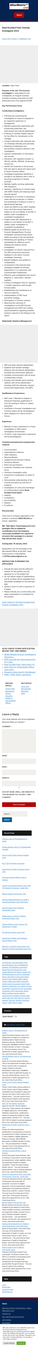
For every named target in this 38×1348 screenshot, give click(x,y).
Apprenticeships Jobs (9, 965)
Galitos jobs (12, 981)
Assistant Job (7, 967)
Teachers (12, 1000)
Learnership (6, 989)
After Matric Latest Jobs (15, 1025)
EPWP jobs (6, 974)
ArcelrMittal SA (23, 965)
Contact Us (6, 1314)
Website (5, 778)
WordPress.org (7, 1292)
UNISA (20, 1003)
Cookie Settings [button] (9, 1343)
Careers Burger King (9, 972)
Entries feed (6, 1287)
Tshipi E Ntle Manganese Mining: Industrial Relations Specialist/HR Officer (10, 696)
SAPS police (6, 998)
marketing (16, 996)
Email (5, 767)
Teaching (18, 1000)
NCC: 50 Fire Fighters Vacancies (13, 863)
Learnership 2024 (17, 989)
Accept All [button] (21, 1343)
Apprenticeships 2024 (20, 963)
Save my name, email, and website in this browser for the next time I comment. (18, 794)
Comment (7, 726)
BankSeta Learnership (19, 967)
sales (28, 996)
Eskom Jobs (6, 977)
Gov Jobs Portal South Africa (13, 1317)
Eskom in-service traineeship (20, 974)
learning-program (13, 993)
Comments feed (7, 1289)
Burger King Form (8, 970)
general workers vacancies (11, 984)
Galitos (20, 979)
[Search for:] (17, 813)
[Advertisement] (19, 64)
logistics (22, 993)
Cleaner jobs (26, 972)
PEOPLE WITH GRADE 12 (10, 39)
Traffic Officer (12, 1003)
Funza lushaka (13, 979)
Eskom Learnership (17, 977)
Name (5, 756)
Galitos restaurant (22, 981)
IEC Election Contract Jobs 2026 (13, 932)
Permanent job (25, 39)
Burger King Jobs (20, 970)
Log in (4, 1285)
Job (18, 986)
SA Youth (14, 998)
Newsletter (6, 1323)
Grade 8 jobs (25, 984)
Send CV (21, 998)
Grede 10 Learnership (9, 986)
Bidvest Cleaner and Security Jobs (14, 894)
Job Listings (6, 1320)
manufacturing (7, 996)
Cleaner (19, 972)
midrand (23, 996)
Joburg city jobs (26, 986)
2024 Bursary (7, 963)
